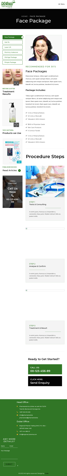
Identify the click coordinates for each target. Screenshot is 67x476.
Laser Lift (7, 47)
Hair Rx (7, 42)
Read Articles (10, 170)
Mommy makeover (11, 52)
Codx (47, 473)
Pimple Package (10, 62)
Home (24, 16)
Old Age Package (10, 57)
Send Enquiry (40, 382)
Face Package (9, 37)
